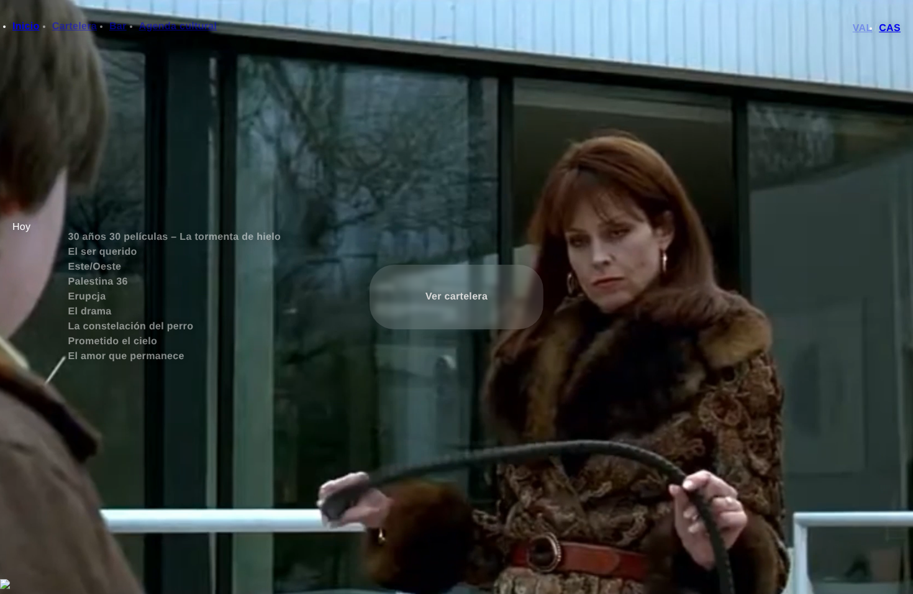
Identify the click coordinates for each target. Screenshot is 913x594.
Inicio (26, 26)
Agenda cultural (178, 26)
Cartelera (74, 26)
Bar (118, 26)
